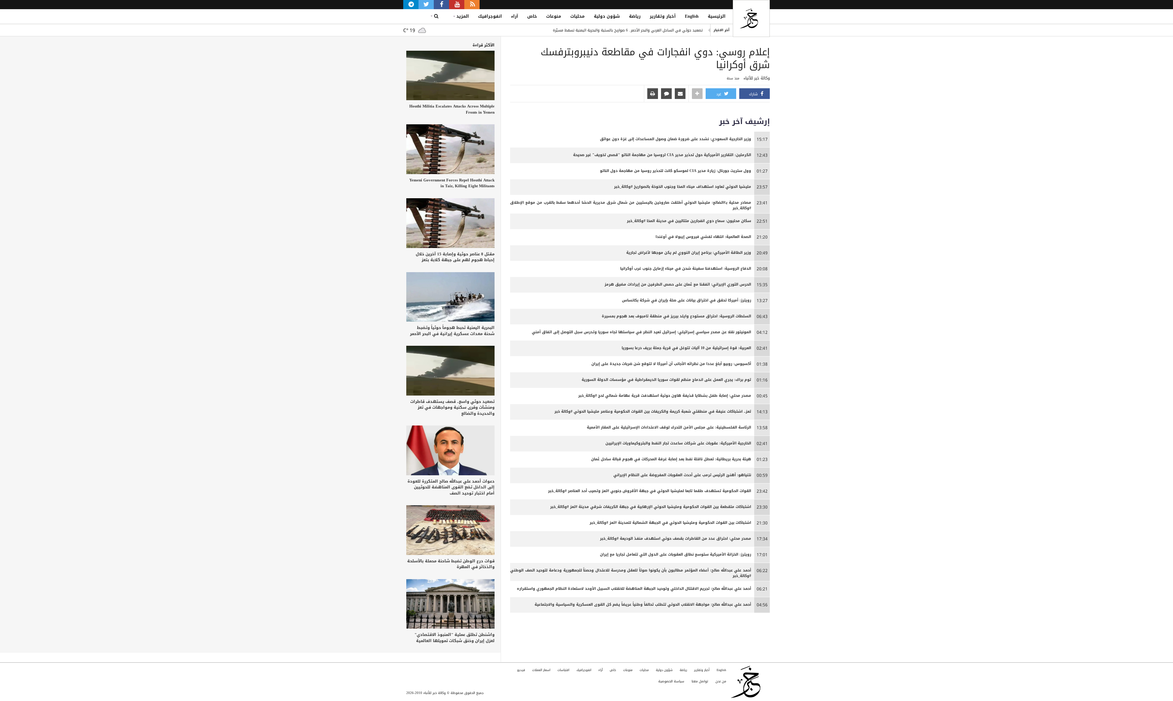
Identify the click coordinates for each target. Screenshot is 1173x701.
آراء (514, 16)
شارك (754, 94)
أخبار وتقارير (663, 16)
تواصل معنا (700, 681)
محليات (577, 16)
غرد (719, 94)
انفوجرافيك (490, 16)
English (692, 16)
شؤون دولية (607, 16)
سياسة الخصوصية (671, 681)
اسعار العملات (541, 670)
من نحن (720, 681)
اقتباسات (563, 670)
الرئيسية (716, 16)
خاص (532, 16)
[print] (652, 94)
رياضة (635, 16)
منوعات (553, 16)
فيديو (521, 670)
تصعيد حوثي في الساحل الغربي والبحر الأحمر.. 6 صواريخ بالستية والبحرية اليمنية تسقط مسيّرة (628, 30)
